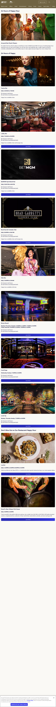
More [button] (53, 6)
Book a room (4, 6)
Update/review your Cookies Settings (19, 704)
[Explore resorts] (14, 2)
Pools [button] (34, 6)
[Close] (53, 697)
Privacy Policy (30, 700)
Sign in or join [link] (42, 2)
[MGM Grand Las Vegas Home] (11, 2)
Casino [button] (39, 6)
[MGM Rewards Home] (4, 2)
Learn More (28, 146)
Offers (10, 6)
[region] (28, 701)
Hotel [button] (16, 6)
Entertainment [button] (22, 6)
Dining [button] (30, 6)
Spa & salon (46, 6)
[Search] (49, 2)
